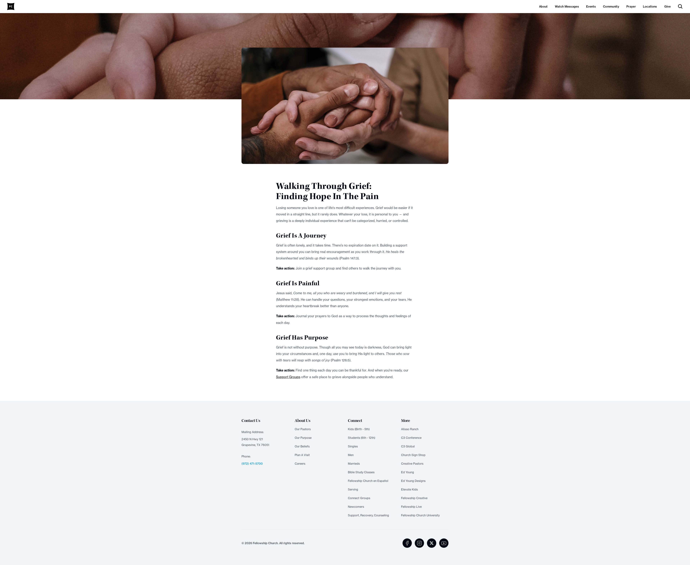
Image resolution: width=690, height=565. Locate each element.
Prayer (631, 6)
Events (591, 6)
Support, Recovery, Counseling (368, 515)
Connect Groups (359, 498)
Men (351, 455)
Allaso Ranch (409, 429)
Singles (353, 446)
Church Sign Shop (413, 455)
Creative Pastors (412, 463)
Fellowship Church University (420, 515)
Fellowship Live (411, 506)
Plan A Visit (302, 455)
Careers (300, 463)
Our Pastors (303, 429)
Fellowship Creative (414, 498)
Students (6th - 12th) (361, 438)
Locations (650, 6)
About (543, 6)
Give (667, 6)
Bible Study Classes (361, 472)
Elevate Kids (409, 489)
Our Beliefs (302, 446)
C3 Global (408, 446)
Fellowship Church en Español (368, 481)
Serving (353, 489)
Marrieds (354, 463)
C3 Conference (411, 438)
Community (611, 6)
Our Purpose (303, 438)
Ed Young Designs (413, 481)
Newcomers (356, 506)
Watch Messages (567, 6)
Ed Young (407, 472)
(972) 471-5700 (252, 463)
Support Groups (288, 377)
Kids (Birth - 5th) (359, 429)
